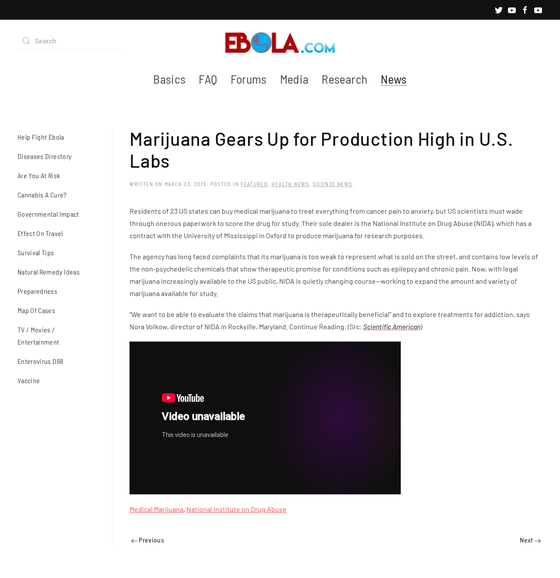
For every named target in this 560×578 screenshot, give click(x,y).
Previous (150, 540)
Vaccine (29, 380)
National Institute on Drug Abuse (236, 509)
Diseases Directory (45, 156)
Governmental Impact (48, 214)
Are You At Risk (39, 175)
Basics (169, 78)
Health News (290, 184)
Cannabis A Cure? (42, 194)
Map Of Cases (36, 310)
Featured (254, 184)
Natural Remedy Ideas (49, 272)
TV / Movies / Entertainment (39, 335)
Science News (332, 184)
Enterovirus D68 (40, 361)
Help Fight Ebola (41, 137)
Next (527, 540)
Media (294, 78)
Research (345, 78)
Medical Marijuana (156, 509)
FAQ (208, 78)
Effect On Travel (40, 233)
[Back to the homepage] (280, 40)
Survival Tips (36, 252)
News (393, 78)
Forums (249, 78)
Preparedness (37, 291)
